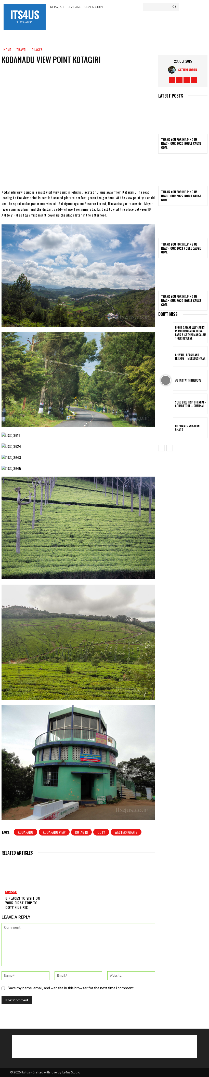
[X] (67, 174)
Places (37, 49)
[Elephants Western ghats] (165, 427)
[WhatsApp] (97, 174)
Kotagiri (81, 832)
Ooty (101, 832)
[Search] (174, 7)
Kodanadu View (54, 832)
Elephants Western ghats (187, 428)
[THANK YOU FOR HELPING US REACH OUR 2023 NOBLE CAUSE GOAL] (182, 119)
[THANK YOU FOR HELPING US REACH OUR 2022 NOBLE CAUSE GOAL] (182, 171)
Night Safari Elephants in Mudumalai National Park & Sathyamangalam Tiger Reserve (190, 332)
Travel (21, 49)
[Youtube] (194, 80)
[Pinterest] (82, 174)
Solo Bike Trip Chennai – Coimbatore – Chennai (190, 404)
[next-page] (169, 448)
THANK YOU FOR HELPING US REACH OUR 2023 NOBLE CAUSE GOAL (181, 143)
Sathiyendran (187, 70)
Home (7, 49)
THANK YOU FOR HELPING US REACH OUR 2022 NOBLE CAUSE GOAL (181, 196)
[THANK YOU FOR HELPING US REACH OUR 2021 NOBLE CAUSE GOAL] (182, 223)
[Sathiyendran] (173, 70)
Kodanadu (25, 832)
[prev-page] (161, 448)
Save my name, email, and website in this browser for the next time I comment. (71, 988)
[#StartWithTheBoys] (165, 380)
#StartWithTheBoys (188, 380)
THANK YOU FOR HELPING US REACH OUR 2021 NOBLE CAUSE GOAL (181, 248)
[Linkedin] (113, 174)
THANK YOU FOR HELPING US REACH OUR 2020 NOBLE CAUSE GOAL (181, 300)
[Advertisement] (108, 21)
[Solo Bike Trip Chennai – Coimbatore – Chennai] (165, 404)
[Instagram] (179, 80)
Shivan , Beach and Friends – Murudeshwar (190, 356)
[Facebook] (51, 174)
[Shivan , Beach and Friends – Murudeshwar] (165, 356)
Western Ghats (126, 832)
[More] (128, 174)
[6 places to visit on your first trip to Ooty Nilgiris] (23, 875)
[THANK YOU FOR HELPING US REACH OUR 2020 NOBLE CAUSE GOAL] (182, 276)
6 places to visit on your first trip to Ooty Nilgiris (22, 902)
